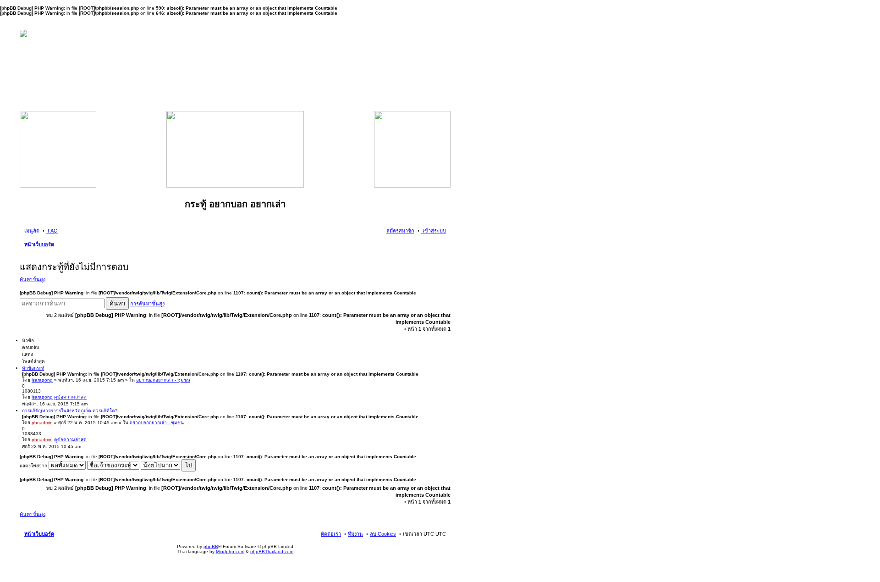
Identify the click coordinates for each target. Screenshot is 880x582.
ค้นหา (117, 303)
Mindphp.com (230, 551)
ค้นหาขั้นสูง (32, 279)
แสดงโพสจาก (34, 465)
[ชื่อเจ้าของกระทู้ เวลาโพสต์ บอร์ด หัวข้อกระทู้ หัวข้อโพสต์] (113, 465)
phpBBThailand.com (271, 551)
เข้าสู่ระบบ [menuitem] (433, 230)
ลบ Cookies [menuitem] (383, 534)
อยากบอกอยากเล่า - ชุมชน (163, 379)
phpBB (211, 546)
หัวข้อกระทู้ (33, 368)
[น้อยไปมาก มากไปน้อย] (160, 465)
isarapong (42, 379)
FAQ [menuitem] (52, 230)
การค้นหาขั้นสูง (147, 303)
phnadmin (42, 422)
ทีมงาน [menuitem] (355, 534)
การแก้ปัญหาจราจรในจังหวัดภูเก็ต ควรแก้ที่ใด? (70, 410)
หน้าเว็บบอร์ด (39, 244)
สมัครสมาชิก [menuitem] (400, 230)
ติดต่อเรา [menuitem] (331, 534)
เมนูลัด (31, 230)
